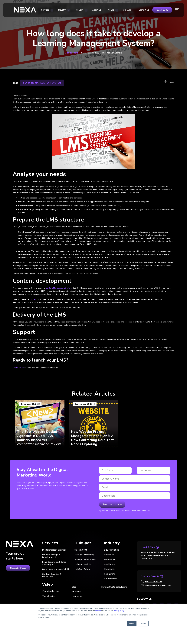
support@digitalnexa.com (158, 585)
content (33, 299)
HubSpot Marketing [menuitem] (84, 554)
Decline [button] (143, 623)
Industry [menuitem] (62, 10)
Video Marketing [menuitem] (50, 591)
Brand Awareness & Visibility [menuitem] (56, 569)
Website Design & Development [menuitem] (51, 555)
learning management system (42, 83)
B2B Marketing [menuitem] (111, 550)
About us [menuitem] (76, 591)
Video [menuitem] (47, 584)
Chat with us (18, 367)
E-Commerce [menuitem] (110, 578)
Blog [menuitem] (74, 587)
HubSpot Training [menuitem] (83, 564)
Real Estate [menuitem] (109, 574)
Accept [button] (131, 623)
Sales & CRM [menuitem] (80, 550)
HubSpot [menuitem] (79, 10)
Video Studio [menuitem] (48, 596)
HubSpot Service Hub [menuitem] (85, 559)
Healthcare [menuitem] (109, 564)
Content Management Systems (59, 288)
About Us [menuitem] (96, 10)
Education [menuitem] (109, 554)
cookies (98, 610)
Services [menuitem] (45, 10)
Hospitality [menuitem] (109, 569)
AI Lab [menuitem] (111, 10)
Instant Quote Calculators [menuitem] (114, 587)
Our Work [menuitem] (127, 10)
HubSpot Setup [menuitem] (82, 569)
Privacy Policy (119, 610)
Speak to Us (162, 10)
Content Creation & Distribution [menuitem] (51, 575)
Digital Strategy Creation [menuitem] (54, 550)
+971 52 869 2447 (153, 582)
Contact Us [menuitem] (144, 10)
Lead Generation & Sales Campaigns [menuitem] (54, 563)
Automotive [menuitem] (110, 559)
